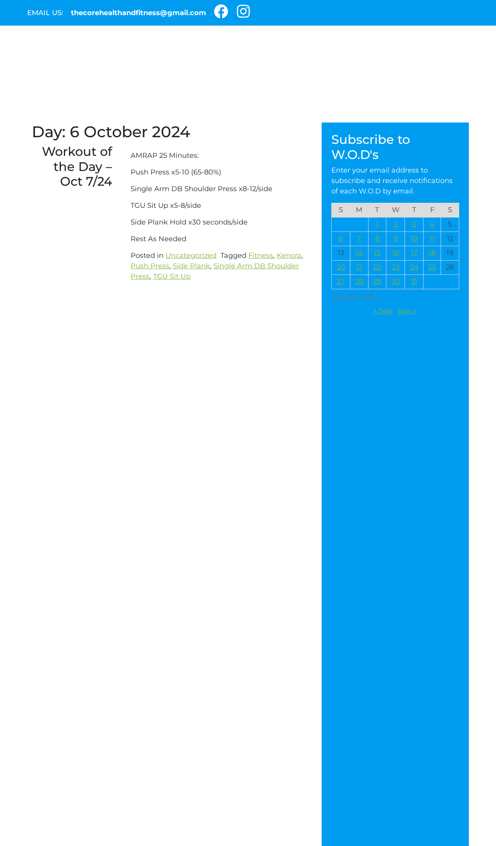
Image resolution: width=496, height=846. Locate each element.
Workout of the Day (235, 109)
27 (341, 281)
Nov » (407, 311)
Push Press (150, 266)
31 (414, 281)
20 (341, 267)
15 (377, 253)
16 (395, 253)
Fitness (260, 255)
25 (432, 267)
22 (377, 267)
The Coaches (147, 109)
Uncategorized (191, 255)
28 (359, 281)
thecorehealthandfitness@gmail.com (138, 13)
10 (414, 238)
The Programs (328, 109)
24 (414, 267)
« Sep (383, 311)
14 (359, 253)
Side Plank (191, 266)
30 (395, 281)
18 (432, 253)
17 (414, 253)
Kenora (289, 255)
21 (359, 267)
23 (396, 267)
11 (432, 238)
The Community (72, 109)
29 (377, 281)
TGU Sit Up (172, 276)
